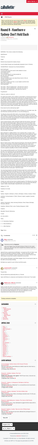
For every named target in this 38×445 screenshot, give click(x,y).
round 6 (4, 347)
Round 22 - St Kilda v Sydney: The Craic (11, 373)
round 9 (4, 350)
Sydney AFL (5, 319)
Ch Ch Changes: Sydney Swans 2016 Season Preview (14, 364)
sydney (4, 354)
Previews (6, 310)
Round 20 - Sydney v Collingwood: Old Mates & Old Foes (15, 382)
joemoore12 (11, 37)
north (4, 340)
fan (3, 331)
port (4, 341)
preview (4, 345)
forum (4, 332)
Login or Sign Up (31, 1)
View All (5, 417)
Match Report (7, 315)
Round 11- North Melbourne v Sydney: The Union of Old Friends (16, 400)
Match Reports (7, 309)
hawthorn (5, 335)
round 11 (5, 351)
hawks (4, 334)
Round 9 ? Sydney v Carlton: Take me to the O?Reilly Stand (15, 409)
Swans (4, 352)
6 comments (7, 235)
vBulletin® (18, 436)
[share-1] (35, 28)
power (4, 344)
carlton (4, 327)
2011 (4, 326)
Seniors (4, 307)
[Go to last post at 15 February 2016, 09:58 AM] (14, 369)
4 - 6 (34, 235)
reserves (5, 346)
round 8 (4, 349)
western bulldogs (7, 356)
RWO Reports (9, 367)
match (4, 337)
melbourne (5, 339)
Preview (6, 314)
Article (5, 311)
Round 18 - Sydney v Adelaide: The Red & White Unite (14, 391)
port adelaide (6, 342)
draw (4, 330)
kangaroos (5, 336)
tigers (4, 355)
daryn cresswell (6, 329)
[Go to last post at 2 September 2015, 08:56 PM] (15, 378)
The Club (5, 317)
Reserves (5, 312)
